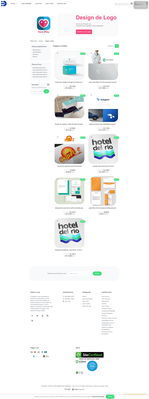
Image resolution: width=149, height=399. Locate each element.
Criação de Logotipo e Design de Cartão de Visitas (69, 82)
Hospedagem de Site (107, 320)
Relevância (111, 46)
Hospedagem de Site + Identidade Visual (108, 324)
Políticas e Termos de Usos (109, 318)
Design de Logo (37, 49)
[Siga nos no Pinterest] (32, 321)
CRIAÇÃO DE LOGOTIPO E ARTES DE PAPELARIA (69, 208)
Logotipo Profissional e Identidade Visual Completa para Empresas (103, 124)
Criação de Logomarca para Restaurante (69, 166)
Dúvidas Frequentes (107, 313)
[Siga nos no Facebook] (32, 316)
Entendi (110, 396)
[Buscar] (131, 3)
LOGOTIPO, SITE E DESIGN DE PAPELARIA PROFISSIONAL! (103, 208)
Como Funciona (106, 299)
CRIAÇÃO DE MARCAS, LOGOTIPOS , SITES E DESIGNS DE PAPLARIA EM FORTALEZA (69, 250)
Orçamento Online (106, 308)
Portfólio (104, 303)
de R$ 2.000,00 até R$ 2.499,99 (40, 74)
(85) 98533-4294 (69, 296)
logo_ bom (68, 301)
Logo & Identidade (37, 52)
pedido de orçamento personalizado (107, 328)
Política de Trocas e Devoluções (107, 333)
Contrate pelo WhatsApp (108, 311)
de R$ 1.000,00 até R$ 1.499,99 (40, 70)
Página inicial (33, 41)
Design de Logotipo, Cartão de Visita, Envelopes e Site (69, 124)
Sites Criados (105, 306)
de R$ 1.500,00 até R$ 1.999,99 (40, 72)
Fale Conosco (105, 296)
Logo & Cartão (86, 303)
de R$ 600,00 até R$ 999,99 (39, 67)
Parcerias (104, 315)
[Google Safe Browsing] (79, 372)
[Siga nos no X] (37, 316)
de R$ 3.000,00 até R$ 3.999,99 (40, 76)
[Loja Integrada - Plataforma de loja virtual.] (78, 389)
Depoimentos (105, 301)
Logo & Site (36, 54)
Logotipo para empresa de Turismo (103, 166)
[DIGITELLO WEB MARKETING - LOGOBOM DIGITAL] (4, 3)
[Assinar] (46, 91)
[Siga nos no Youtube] (42, 316)
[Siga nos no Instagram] (47, 316)
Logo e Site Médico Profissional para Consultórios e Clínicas (103, 82)
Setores (41, 41)
